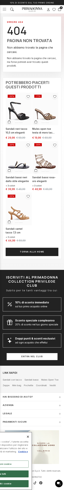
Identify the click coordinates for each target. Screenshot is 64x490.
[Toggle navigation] (4, 9)
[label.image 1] (16, 122)
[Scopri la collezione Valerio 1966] (32, 447)
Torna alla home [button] (32, 251)
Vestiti (52, 385)
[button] (59, 483)
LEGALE (7, 413)
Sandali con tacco (12, 379)
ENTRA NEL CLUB (32, 356)
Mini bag (16, 385)
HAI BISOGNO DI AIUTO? (18, 397)
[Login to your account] (48, 9)
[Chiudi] (28, 436)
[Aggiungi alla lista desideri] (28, 96)
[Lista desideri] (54, 9)
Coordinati (41, 385)
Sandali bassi (32, 379)
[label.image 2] (21, 122)
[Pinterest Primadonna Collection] (40, 482)
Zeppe (6, 385)
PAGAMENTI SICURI (15, 422)
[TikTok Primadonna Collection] (35, 482)
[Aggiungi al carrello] (9, 121)
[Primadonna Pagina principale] (32, 9)
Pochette (28, 385)
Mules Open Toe (50, 379)
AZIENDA (8, 405)
